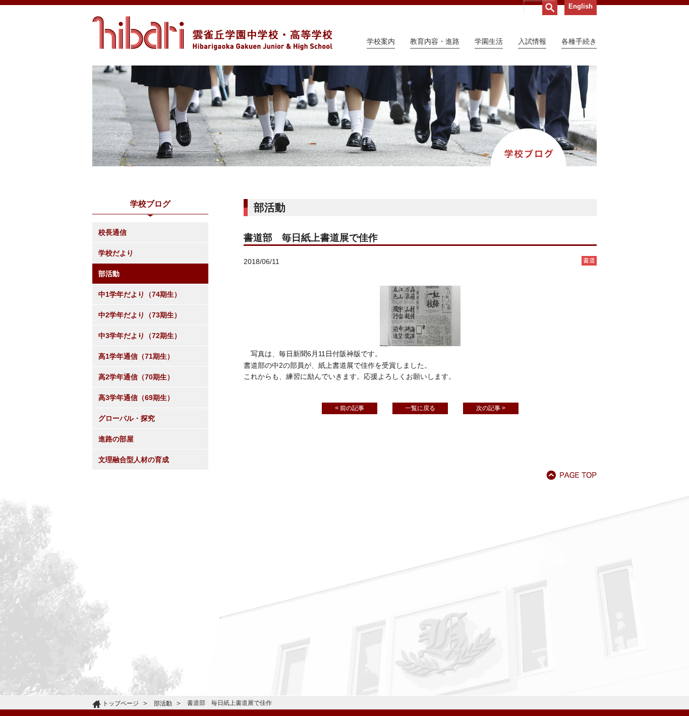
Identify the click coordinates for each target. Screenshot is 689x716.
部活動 (109, 274)
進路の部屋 (116, 439)
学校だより (116, 253)
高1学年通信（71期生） (136, 356)
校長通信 (112, 232)
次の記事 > (490, 408)
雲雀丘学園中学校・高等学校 (212, 33)
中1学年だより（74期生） (139, 294)
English (580, 6)
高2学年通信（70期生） (136, 377)
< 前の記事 (349, 408)
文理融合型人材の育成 (133, 459)
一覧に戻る (420, 408)
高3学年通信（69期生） (136, 398)
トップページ (120, 703)
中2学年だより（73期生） (139, 315)
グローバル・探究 (126, 418)
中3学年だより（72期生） (139, 336)
